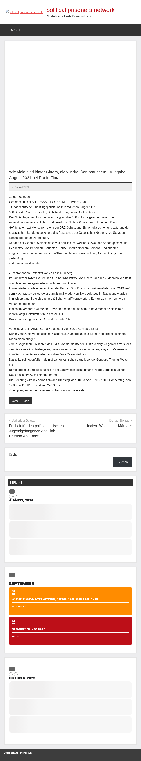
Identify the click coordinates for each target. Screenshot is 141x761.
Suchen (14, 454)
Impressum (25, 752)
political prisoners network (80, 10)
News (14, 400)
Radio (26, 400)
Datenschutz (11, 752)
